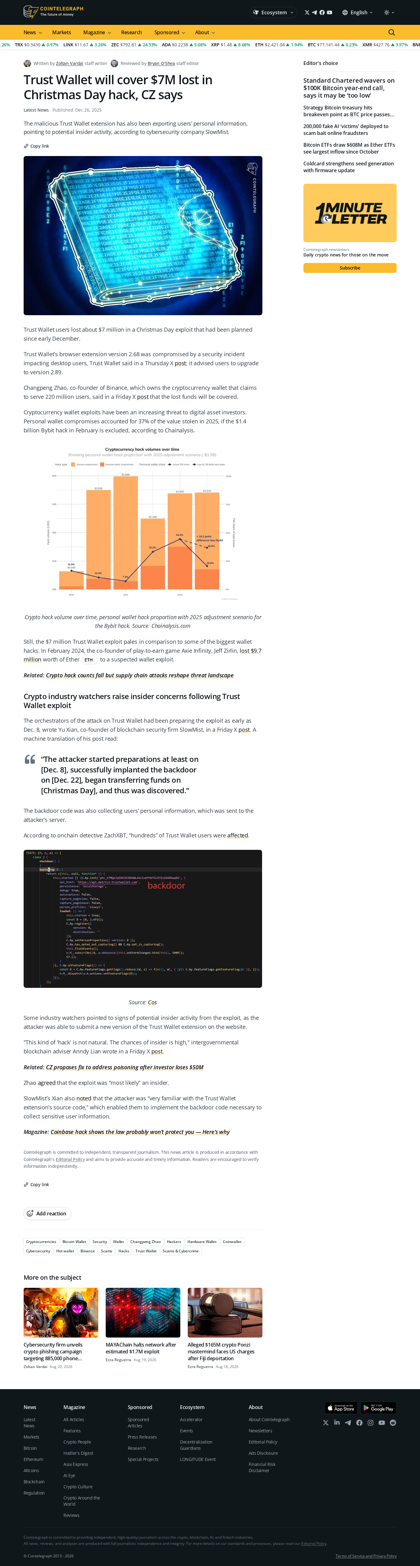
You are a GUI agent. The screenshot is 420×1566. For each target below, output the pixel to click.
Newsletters (260, 1431)
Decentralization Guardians (196, 1445)
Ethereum (33, 1459)
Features (72, 1431)
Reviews (71, 1515)
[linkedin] (337, 1424)
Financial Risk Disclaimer (262, 1467)
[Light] (389, 12)
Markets (61, 32)
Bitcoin (30, 1448)
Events (186, 1431)
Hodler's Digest (78, 1453)
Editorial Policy (70, 1159)
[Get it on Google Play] (378, 1408)
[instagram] (370, 1424)
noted (83, 1098)
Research (131, 32)
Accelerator (191, 1419)
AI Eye (69, 1475)
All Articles (73, 1419)
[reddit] (393, 1424)
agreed (47, 1082)
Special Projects (143, 1459)
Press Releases (142, 1437)
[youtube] (381, 1424)
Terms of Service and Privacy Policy (366, 1556)
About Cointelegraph (269, 1419)
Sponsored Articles (138, 1422)
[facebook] (359, 1424)
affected (237, 835)
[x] (326, 1424)
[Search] (391, 32)
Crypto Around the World (81, 1501)
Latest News (36, 110)
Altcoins (31, 1470)
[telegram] (348, 1424)
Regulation (34, 1493)
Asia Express (75, 1464)
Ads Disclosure (263, 1453)
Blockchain (34, 1482)
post (180, 363)
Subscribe (350, 268)
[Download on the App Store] (341, 1408)
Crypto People (77, 1442)
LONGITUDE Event (198, 1459)
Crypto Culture (77, 1487)
